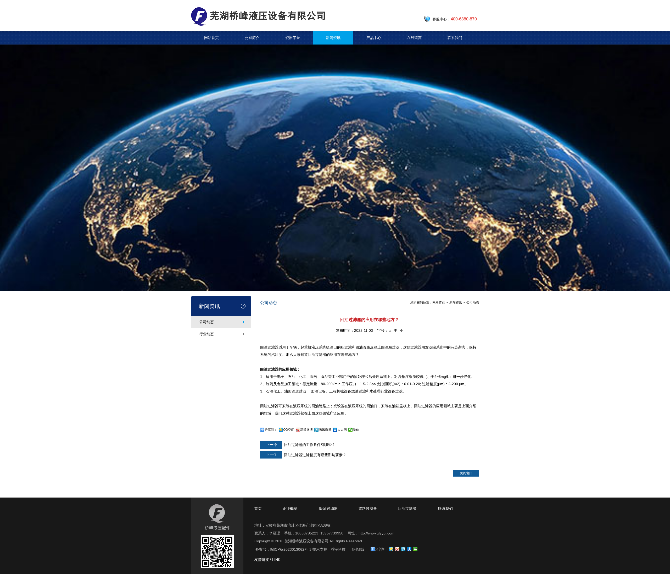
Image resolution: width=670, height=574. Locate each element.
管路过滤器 (368, 508)
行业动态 (206, 334)
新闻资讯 (333, 38)
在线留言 (414, 38)
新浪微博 (306, 430)
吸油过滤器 (328, 508)
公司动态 (206, 322)
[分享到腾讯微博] (403, 549)
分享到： (271, 430)
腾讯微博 (325, 430)
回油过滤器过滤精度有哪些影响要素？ (305, 454)
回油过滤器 (407, 508)
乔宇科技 (338, 549)
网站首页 (211, 38)
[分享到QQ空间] (391, 549)
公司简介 (252, 38)
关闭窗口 (466, 473)
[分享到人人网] (409, 549)
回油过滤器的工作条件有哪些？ (300, 445)
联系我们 (455, 38)
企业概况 (290, 508)
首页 (258, 508)
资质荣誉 (292, 38)
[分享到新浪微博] (397, 549)
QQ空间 (288, 430)
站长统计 (359, 549)
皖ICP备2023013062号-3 (290, 549)
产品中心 (373, 38)
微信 (356, 430)
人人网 (342, 430)
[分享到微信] (415, 549)
